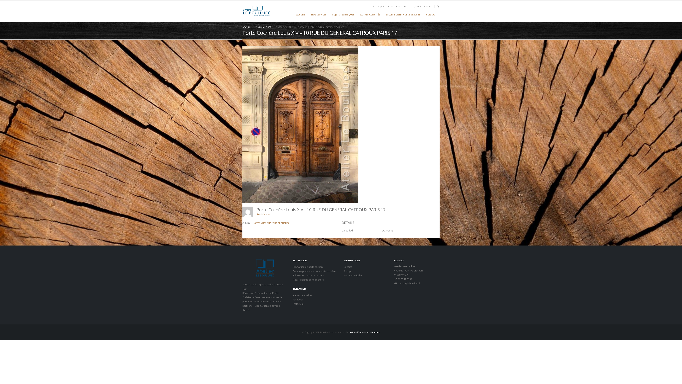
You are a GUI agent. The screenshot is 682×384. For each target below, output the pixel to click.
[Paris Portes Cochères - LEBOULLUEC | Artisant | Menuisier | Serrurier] (256, 11)
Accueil (300, 14)
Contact (431, 14)
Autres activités (370, 14)
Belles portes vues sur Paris (403, 14)
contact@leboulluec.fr (409, 283)
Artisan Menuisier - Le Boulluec (365, 332)
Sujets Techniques (343, 14)
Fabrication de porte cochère (308, 266)
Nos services (318, 14)
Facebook (298, 299)
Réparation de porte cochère (308, 279)
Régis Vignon (264, 214)
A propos (380, 6)
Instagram (298, 303)
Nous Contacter (398, 6)
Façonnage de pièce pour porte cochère (314, 271)
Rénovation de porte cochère (308, 275)
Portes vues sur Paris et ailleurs (271, 223)
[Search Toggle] (438, 6)
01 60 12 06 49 (423, 6)
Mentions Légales (353, 275)
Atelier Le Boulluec (303, 295)
